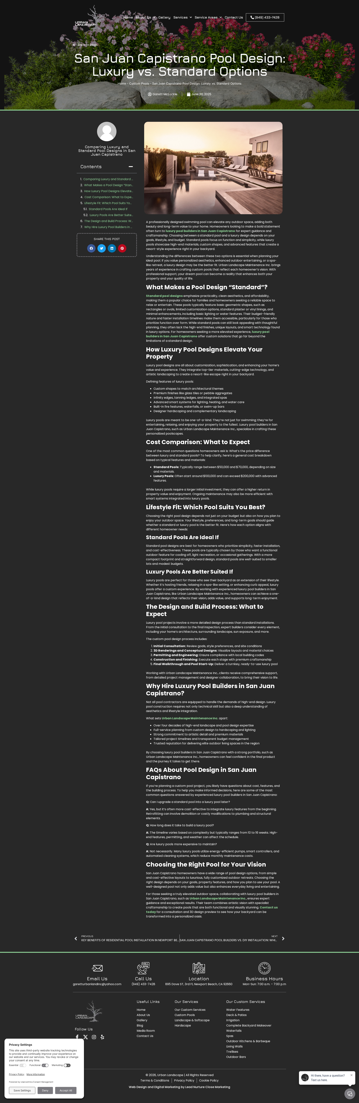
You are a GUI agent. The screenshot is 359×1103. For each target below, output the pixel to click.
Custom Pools (139, 83)
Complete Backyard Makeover (248, 1025)
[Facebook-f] (77, 1037)
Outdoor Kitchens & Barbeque (248, 1041)
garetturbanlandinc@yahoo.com (97, 984)
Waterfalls (234, 1031)
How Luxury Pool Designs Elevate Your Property (108, 191)
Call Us (143, 978)
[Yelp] (102, 1037)
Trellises (232, 1051)
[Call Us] (143, 968)
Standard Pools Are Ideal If (108, 209)
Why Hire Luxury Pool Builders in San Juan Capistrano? (108, 227)
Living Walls (234, 1046)
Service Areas (206, 17)
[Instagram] (94, 1037)
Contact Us (234, 17)
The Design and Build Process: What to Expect (108, 221)
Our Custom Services (190, 1010)
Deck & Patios (236, 1015)
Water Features (237, 1010)
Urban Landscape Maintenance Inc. (190, 718)
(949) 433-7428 (143, 984)
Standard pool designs (164, 296)
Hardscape (183, 1025)
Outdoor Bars (236, 1057)
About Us (143, 17)
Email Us (97, 978)
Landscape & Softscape (192, 1020)
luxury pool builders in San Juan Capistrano (200, 231)
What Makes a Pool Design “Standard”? (108, 185)
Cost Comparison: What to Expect (109, 197)
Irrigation (233, 1020)
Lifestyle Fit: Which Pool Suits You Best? (108, 203)
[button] (130, 166)
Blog (140, 1025)
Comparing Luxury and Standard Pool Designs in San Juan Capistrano (108, 179)
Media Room (146, 1031)
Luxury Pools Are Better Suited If (111, 215)
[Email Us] (97, 968)
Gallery (164, 17)
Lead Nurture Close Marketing (207, 1087)
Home (128, 17)
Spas (229, 1036)
